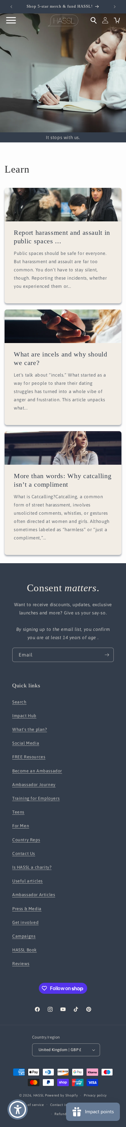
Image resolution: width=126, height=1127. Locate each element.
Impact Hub (24, 715)
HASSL (38, 1095)
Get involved (25, 922)
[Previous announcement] (11, 6)
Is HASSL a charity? (31, 867)
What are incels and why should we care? (60, 358)
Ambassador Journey (34, 784)
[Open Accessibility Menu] (17, 1109)
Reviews (20, 963)
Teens (18, 812)
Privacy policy (95, 1095)
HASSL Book (24, 949)
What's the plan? (29, 729)
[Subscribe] (106, 655)
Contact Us (23, 853)
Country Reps (26, 839)
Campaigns (23, 936)
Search (19, 701)
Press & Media (27, 908)
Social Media (25, 743)
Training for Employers (36, 798)
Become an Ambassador (37, 770)
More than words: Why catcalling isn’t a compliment (62, 480)
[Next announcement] (114, 6)
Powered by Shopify (61, 1095)
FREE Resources (28, 756)
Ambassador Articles (33, 894)
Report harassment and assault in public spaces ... (62, 237)
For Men (20, 825)
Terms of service (30, 1105)
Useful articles (27, 880)
